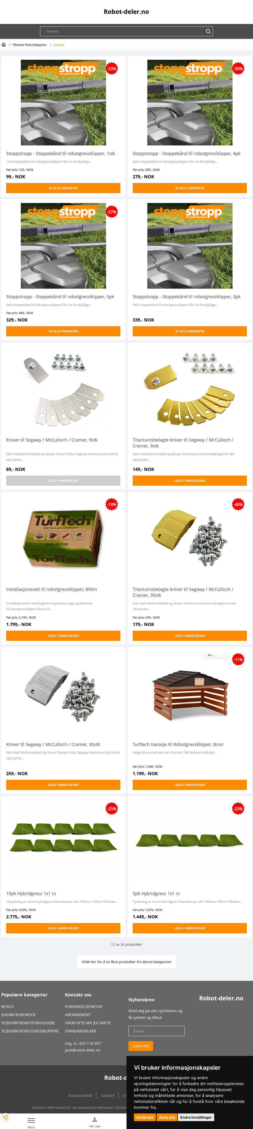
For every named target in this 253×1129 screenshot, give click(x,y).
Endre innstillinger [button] (196, 1117)
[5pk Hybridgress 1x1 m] (190, 842)
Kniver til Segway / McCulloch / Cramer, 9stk (51, 440)
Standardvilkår (80, 1095)
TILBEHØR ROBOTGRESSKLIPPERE (30, 1030)
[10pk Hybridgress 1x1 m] (63, 842)
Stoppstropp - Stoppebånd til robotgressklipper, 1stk (60, 153)
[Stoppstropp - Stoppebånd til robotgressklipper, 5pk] (63, 245)
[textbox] (129, 31)
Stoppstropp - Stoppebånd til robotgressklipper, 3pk (186, 297)
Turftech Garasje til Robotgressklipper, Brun (178, 744)
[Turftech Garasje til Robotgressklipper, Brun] (190, 693)
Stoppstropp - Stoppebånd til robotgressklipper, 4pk (186, 153)
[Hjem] (3, 43)
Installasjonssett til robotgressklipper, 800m (51, 589)
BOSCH (7, 1006)
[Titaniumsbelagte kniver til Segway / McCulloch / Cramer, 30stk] (190, 538)
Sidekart (108, 1095)
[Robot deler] (126, 11)
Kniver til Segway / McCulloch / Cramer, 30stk (53, 744)
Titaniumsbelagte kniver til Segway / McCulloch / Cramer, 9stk (183, 443)
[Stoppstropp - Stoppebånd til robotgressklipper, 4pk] (190, 102)
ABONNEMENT (77, 1014)
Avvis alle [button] (167, 1117)
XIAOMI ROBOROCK (18, 1014)
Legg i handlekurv (63, 481)
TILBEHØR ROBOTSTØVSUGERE (28, 1022)
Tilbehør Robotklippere (29, 44)
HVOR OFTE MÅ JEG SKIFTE (88, 1022)
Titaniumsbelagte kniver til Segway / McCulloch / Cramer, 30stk (183, 592)
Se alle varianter (63, 188)
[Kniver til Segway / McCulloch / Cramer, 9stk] (63, 388)
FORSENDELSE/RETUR (83, 1006)
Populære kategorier (24, 995)
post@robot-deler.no (82, 1050)
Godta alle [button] (144, 1117)
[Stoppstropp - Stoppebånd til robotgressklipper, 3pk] (190, 245)
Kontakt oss (78, 995)
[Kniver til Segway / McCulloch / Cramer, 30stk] (63, 693)
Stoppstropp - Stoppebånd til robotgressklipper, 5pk (60, 297)
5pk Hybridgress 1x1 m (156, 893)
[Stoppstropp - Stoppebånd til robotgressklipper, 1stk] (63, 102)
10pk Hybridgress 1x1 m (31, 893)
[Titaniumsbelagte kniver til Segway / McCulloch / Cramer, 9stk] (190, 388)
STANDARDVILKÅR (80, 1030)
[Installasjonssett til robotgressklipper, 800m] (63, 538)
